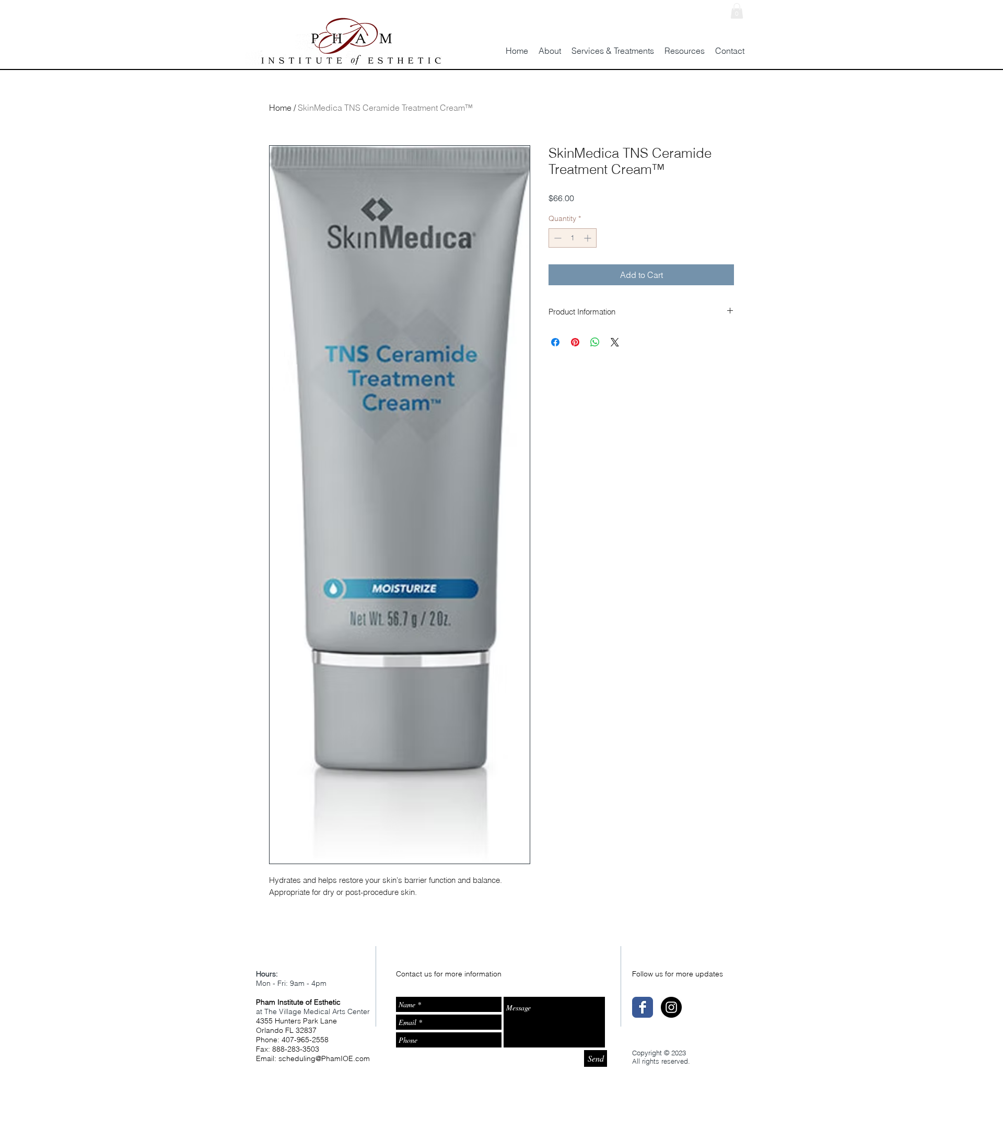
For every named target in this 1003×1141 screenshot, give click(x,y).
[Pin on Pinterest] (575, 342)
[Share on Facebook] (555, 342)
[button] (736, 11)
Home (280, 107)
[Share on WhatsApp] (595, 342)
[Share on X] (615, 342)
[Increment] (588, 238)
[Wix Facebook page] (642, 1007)
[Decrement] (556, 238)
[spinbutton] (572, 238)
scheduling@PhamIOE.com (324, 1058)
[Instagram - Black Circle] (671, 1007)
